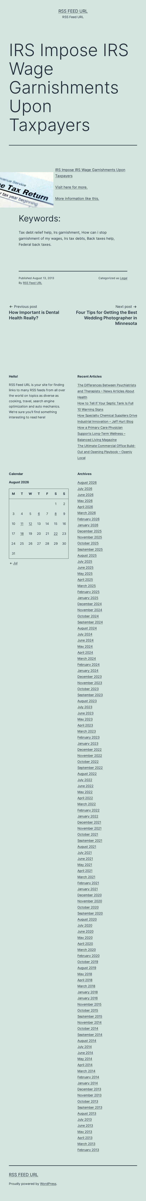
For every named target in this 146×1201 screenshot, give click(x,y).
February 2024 (88, 664)
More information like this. (77, 198)
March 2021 (86, 877)
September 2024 (90, 622)
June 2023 (85, 713)
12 (30, 524)
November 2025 (89, 537)
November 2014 (89, 1022)
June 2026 (85, 495)
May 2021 (84, 865)
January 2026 (87, 525)
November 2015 (89, 1004)
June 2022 (85, 786)
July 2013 (84, 1119)
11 (21, 524)
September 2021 (89, 840)
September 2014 (89, 1035)
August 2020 (87, 919)
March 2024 (86, 658)
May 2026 (85, 501)
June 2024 (85, 640)
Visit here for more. (71, 187)
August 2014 (86, 1041)
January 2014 (87, 1083)
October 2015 (87, 1010)
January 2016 (87, 998)
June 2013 (85, 1125)
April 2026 (85, 507)
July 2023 (84, 707)
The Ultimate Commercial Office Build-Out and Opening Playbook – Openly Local (106, 452)
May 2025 (85, 573)
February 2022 (88, 810)
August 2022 (87, 774)
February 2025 (88, 592)
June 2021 (85, 859)
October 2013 (87, 1101)
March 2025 (86, 586)
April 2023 (85, 725)
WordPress (48, 1184)
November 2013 (89, 1095)
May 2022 (85, 792)
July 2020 (84, 925)
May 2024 (85, 646)
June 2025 (85, 567)
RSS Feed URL (73, 11)
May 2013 (84, 1132)
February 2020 (88, 956)
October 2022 (88, 761)
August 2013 (86, 1113)
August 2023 (87, 701)
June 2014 (85, 1053)
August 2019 (86, 968)
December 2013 (89, 1089)
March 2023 (86, 731)
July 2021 (84, 852)
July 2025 (84, 561)
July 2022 (84, 780)
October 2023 (88, 689)
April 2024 (85, 652)
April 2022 (85, 798)
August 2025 (87, 555)
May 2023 (85, 719)
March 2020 (86, 950)
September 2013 (89, 1107)
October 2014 (87, 1028)
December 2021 (89, 822)
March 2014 (86, 1071)
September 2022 (90, 767)
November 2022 (89, 755)
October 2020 (88, 907)
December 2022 (89, 749)
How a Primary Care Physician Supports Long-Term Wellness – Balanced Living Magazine (101, 433)
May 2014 (84, 1059)
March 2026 (86, 513)
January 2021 (87, 889)
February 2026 (88, 519)
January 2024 (87, 670)
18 (22, 533)
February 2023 (88, 737)
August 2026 (87, 482)
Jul (15, 563)
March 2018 (86, 986)
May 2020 (85, 937)
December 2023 (89, 676)
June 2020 (85, 931)
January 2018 (87, 992)
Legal (123, 278)
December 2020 (89, 895)
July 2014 (84, 1047)
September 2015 (89, 1016)
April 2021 (84, 871)
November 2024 (89, 610)
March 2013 (86, 1144)
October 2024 (88, 616)
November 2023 (89, 683)
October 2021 (87, 834)
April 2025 (85, 579)
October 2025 (88, 543)
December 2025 (89, 531)
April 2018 (84, 980)
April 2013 (84, 1138)
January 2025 (87, 598)
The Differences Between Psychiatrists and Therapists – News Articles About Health (106, 391)
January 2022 (87, 816)
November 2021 (89, 828)
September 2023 (90, 695)
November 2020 (89, 901)
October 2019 (87, 962)
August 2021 (86, 846)
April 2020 (85, 944)
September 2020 (90, 913)
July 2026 (84, 489)
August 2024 (87, 628)
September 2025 (90, 549)
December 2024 (89, 604)
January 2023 (87, 743)
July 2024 (84, 634)
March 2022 (86, 804)
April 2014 (85, 1065)
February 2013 (88, 1150)
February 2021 (88, 883)
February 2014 (88, 1077)
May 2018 (84, 974)
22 (56, 533)
